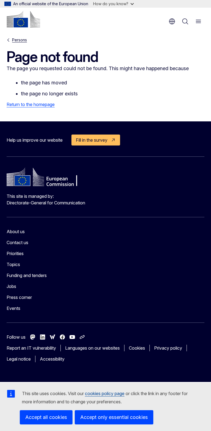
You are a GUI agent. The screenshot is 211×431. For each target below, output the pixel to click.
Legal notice (19, 359)
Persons (19, 40)
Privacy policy (168, 348)
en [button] (172, 21)
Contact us (17, 242)
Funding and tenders (27, 275)
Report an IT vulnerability (31, 348)
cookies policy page (104, 393)
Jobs (11, 286)
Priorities (15, 253)
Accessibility (52, 359)
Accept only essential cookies (114, 417)
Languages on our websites (92, 348)
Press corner (19, 297)
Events (13, 308)
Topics (13, 264)
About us (16, 231)
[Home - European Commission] (23, 19)
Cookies (137, 348)
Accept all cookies (46, 417)
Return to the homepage (31, 104)
